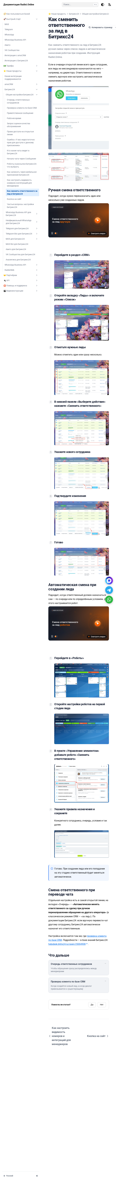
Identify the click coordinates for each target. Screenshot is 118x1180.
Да (92, 1004)
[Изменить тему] (102, 5)
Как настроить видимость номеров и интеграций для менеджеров (61, 1036)
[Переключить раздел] (36, 19)
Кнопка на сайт (96, 1035)
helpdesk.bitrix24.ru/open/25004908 (67, 944)
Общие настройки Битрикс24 (96, 14)
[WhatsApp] (109, 599)
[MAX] (109, 580)
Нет (101, 1004)
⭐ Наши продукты (57, 14)
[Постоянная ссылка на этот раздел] (102, 190)
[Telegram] (109, 590)
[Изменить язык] (109, 5)
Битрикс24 (74, 14)
